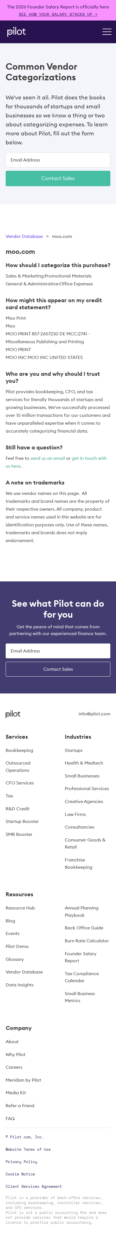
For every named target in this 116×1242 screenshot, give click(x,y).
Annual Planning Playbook (82, 911)
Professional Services (87, 788)
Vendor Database (24, 236)
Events (12, 933)
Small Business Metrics (80, 997)
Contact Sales (58, 178)
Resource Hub (20, 908)
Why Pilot (15, 1054)
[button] (106, 32)
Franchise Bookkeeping (78, 863)
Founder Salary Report (81, 957)
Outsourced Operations (18, 766)
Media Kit (16, 1092)
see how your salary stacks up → (58, 14)
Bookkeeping (19, 750)
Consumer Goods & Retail (85, 843)
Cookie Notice (20, 1174)
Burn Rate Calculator (87, 940)
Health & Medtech (84, 763)
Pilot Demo (17, 946)
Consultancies (79, 827)
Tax (9, 796)
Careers (14, 1067)
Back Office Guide (84, 928)
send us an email (47, 458)
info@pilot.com (94, 713)
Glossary (15, 959)
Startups (73, 750)
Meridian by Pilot (23, 1080)
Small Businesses (82, 776)
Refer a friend (20, 1105)
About (12, 1041)
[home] (15, 32)
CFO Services (20, 783)
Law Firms (75, 814)
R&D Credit (18, 808)
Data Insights (20, 985)
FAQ (10, 1118)
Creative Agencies (84, 801)
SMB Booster (19, 834)
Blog (10, 920)
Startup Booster (22, 821)
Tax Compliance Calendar (82, 977)
